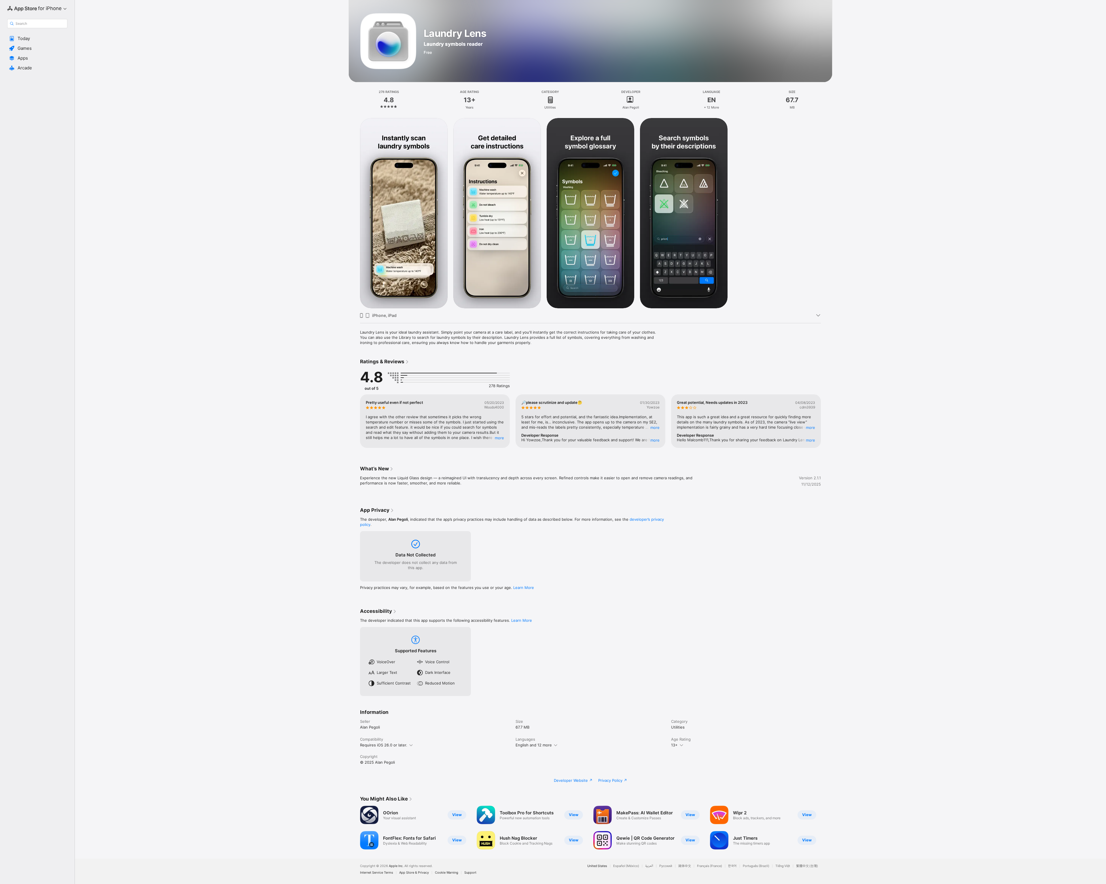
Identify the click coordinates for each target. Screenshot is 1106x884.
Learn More (523, 587)
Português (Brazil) (756, 866)
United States (597, 866)
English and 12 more (534, 745)
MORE (499, 438)
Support (470, 872)
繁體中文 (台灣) (807, 866)
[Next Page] (827, 421)
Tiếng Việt (782, 866)
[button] (37, 38)
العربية (649, 866)
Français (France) (709, 866)
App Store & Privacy (414, 872)
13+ (674, 745)
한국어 (732, 866)
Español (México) (626, 866)
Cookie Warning (446, 872)
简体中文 (684, 866)
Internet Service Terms (376, 872)
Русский (665, 866)
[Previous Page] (354, 421)
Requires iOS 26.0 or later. (383, 745)
